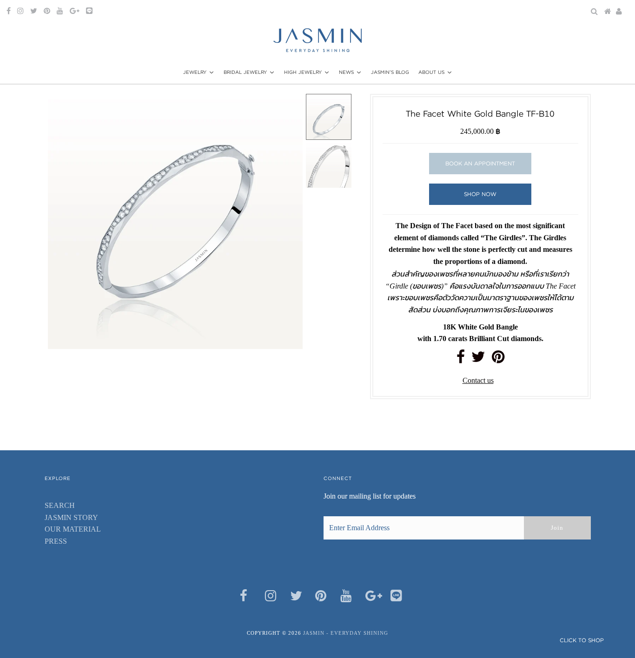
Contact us (478, 380)
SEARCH (60, 505)
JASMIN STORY (71, 517)
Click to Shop (582, 640)
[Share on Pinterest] (498, 359)
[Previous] (63, 109)
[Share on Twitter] (478, 359)
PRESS (56, 541)
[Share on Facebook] (460, 359)
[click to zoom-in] (288, 109)
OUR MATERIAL (73, 529)
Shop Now (480, 194)
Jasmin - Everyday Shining (345, 633)
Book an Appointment (480, 163)
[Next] (85, 109)
